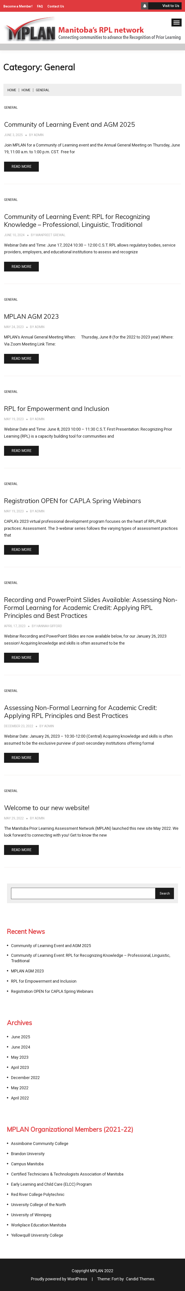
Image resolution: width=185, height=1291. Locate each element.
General (11, 107)
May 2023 (19, 1057)
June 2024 (20, 1047)
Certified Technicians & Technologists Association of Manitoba (67, 1174)
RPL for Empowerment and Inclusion (56, 409)
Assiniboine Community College (39, 1143)
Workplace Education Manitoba (38, 1225)
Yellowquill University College (37, 1235)
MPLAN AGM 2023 (31, 316)
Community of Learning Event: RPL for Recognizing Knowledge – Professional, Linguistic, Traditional (77, 220)
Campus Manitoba (27, 1163)
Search (165, 893)
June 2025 (20, 1036)
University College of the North (38, 1204)
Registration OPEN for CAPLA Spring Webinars (72, 501)
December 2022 (25, 1077)
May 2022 (19, 1087)
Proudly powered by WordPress (59, 1279)
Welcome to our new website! (46, 808)
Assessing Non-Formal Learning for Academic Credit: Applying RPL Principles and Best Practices (80, 712)
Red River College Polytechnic (38, 1194)
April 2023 (20, 1067)
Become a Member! (17, 6)
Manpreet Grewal (50, 235)
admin (39, 135)
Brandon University (28, 1153)
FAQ (40, 6)
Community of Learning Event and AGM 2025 (69, 124)
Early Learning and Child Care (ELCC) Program (51, 1184)
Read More (21, 166)
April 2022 (20, 1098)
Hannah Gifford (49, 626)
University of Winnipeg (31, 1214)
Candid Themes (140, 1279)
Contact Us (55, 6)
